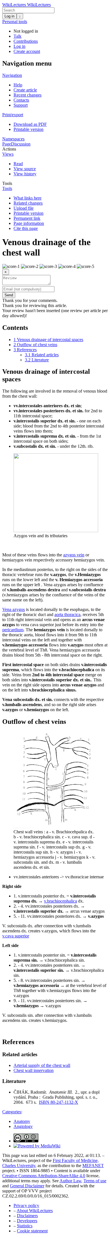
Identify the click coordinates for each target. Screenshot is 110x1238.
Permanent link (27, 218)
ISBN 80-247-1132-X (58, 1102)
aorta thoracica (67, 614)
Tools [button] (7, 183)
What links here (27, 198)
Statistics (24, 1225)
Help (18, 84)
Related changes (28, 203)
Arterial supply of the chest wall (42, 1065)
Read (18, 163)
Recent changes (27, 95)
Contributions (26, 41)
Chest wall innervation (34, 1070)
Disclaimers (27, 1215)
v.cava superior (15, 935)
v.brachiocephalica (60, 901)
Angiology (23, 1126)
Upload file (24, 208)
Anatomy (22, 1121)
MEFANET (93, 1165)
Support (21, 105)
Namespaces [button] (13, 138)
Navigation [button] (12, 75)
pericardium (12, 629)
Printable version (28, 129)
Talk (17, 36)
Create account (27, 51)
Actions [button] (9, 149)
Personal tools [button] (14, 21)
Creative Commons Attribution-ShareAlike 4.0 (43, 1175)
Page (6, 144)
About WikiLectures (35, 1210)
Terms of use (94, 1180)
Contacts (21, 100)
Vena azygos (13, 609)
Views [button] (8, 154)
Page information (29, 223)
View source (25, 168)
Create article (25, 90)
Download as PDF (30, 124)
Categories (11, 1111)
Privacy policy (26, 1205)
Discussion (20, 144)
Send (9, 295)
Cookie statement (32, 1230)
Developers (27, 1220)
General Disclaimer (27, 1185)
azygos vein (73, 554)
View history (25, 173)
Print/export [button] (12, 114)
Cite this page (26, 228)
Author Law (70, 1180)
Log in (9, 16)
